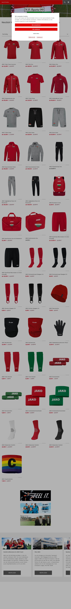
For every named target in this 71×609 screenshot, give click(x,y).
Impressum (40, 37)
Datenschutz (32, 37)
